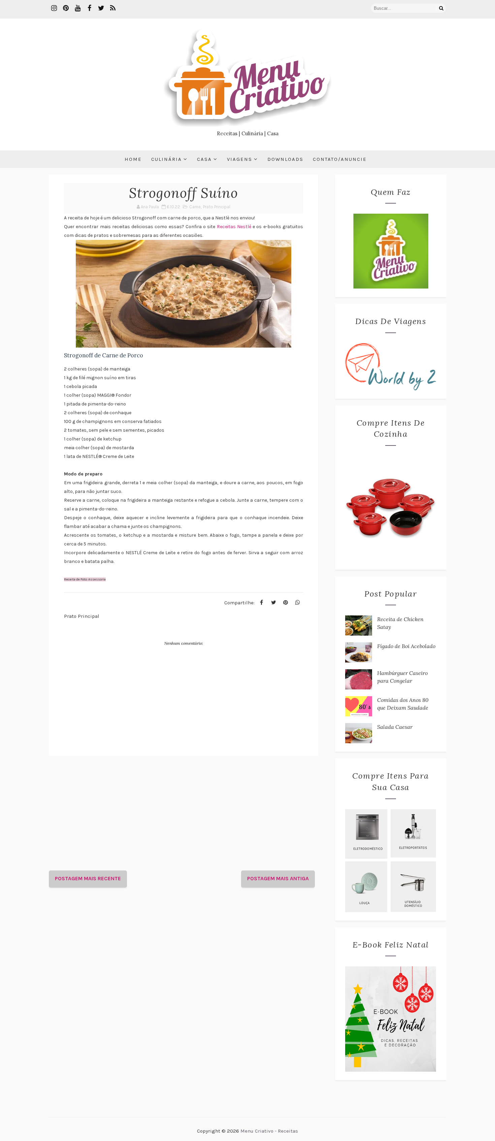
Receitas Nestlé (234, 226)
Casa (204, 159)
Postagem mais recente (88, 878)
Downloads (285, 159)
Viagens (239, 159)
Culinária (166, 159)
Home (133, 159)
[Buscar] (441, 8)
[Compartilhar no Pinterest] (285, 603)
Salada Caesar (394, 726)
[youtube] (77, 8)
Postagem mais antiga (278, 878)
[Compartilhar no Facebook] (261, 603)
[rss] (113, 8)
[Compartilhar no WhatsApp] (298, 603)
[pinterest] (66, 8)
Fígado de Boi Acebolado (406, 646)
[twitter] (101, 8)
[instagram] (54, 8)
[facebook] (89, 8)
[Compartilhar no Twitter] (273, 603)
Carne (195, 206)
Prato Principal (216, 206)
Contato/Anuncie (340, 159)
